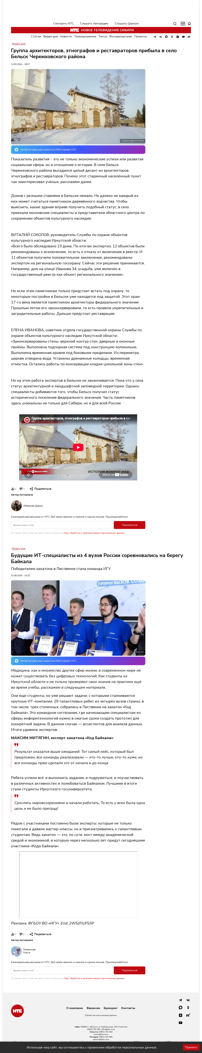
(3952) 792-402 (106, 1032)
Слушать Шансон (127, 23)
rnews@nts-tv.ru (101, 1034)
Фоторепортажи (120, 36)
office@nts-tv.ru (108, 1029)
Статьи (36, 36)
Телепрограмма (85, 36)
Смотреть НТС (63, 23)
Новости (66, 36)
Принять (191, 1047)
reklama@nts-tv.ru (101, 1039)
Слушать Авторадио (94, 23)
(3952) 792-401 (94, 1029)
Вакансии (93, 1008)
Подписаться (129, 525)
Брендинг (111, 1008)
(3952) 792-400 (105, 1037)
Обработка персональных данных (101, 1015)
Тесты (102, 36)
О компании (74, 1008)
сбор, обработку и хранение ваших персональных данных (94, 532)
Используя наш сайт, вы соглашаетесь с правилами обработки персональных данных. (92, 1047)
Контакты (128, 1008)
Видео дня (50, 36)
